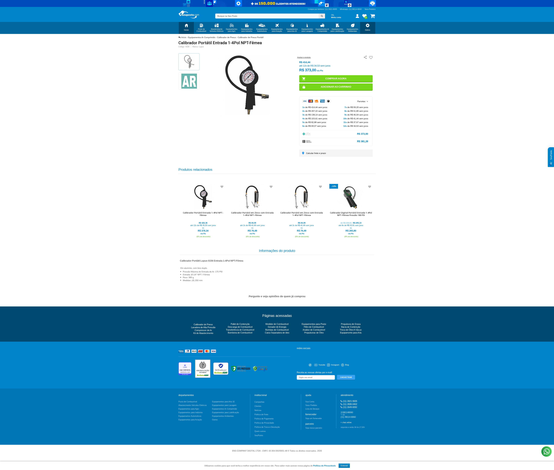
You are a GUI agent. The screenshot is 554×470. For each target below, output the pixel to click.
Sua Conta (309, 402)
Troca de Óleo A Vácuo (351, 330)
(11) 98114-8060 (355, 9)
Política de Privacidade (264, 423)
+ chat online (346, 422)
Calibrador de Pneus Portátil (250, 37)
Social (299, 365)
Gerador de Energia (277, 327)
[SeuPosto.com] (188, 14)
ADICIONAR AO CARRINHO (336, 87)
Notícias (257, 410)
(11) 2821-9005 (349, 401)
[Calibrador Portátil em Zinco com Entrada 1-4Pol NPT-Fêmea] (252, 211)
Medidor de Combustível (277, 324)
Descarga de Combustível (240, 327)
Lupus (201, 47)
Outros (215, 420)
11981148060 (347, 412)
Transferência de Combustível (240, 330)
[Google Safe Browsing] (260, 369)
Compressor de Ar (203, 330)
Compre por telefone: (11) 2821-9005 (322, 9)
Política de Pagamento (264, 419)
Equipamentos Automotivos (189, 416)
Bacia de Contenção (350, 327)
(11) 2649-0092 (349, 407)
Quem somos (260, 431)
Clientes (257, 406)
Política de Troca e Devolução (267, 427)
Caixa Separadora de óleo (277, 332)
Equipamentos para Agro (188, 409)
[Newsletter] (346, 377)
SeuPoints (258, 435)
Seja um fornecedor (313, 418)
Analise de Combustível (314, 330)
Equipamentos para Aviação (190, 420)
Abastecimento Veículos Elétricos (192, 405)
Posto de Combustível (187, 402)
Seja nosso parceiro (313, 428)
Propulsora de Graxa (351, 324)
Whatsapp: (344, 9)
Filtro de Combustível (314, 327)
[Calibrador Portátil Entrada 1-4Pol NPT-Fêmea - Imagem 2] (189, 80)
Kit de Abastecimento (203, 333)
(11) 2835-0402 (349, 404)
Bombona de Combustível (240, 332)
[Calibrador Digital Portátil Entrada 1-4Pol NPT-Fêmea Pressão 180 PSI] (351, 211)
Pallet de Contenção (240, 324)
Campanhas (259, 402)
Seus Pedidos (370, 9)
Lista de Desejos (312, 409)
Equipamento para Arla (350, 332)
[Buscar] (322, 16)
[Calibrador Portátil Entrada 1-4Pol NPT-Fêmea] (203, 211)
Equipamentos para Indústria (190, 412)
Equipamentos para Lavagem (224, 405)
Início (183, 37)
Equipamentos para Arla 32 (223, 402)
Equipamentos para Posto (314, 324)
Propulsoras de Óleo (314, 332)
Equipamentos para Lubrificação (225, 412)
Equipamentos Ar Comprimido (201, 37)
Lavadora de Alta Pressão (203, 327)
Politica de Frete (261, 414)
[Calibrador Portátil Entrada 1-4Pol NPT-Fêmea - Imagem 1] (189, 61)
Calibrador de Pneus (226, 37)
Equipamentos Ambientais (223, 416)
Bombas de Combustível (277, 330)
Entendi (344, 466)
